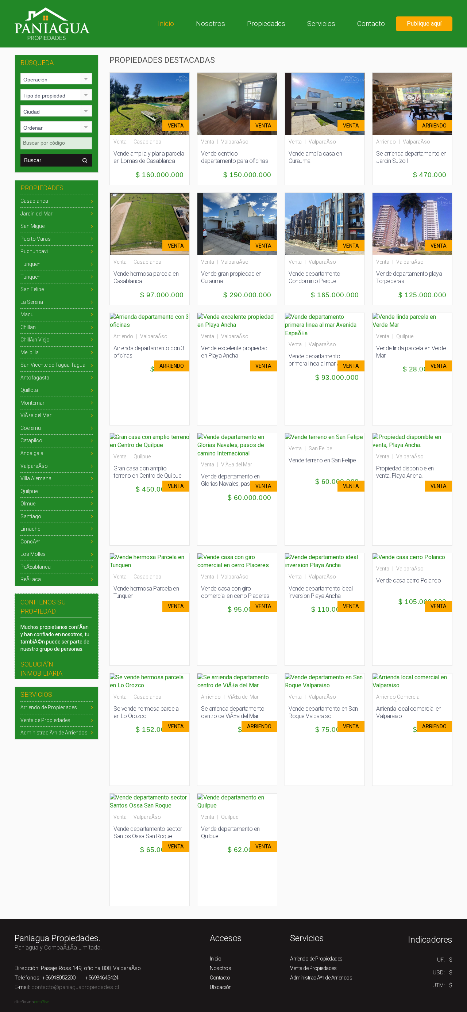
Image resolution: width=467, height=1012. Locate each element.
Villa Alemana (35, 478)
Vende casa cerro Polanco (408, 580)
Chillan (28, 327)
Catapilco (31, 440)
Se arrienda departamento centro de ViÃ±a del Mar (232, 712)
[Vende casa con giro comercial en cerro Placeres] (237, 560)
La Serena (31, 302)
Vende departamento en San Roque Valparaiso (323, 712)
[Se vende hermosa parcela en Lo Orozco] (149, 680)
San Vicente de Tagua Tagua (52, 365)
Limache (30, 529)
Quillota (29, 390)
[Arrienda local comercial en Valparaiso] (412, 680)
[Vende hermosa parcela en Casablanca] (153, 223)
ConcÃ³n (30, 542)
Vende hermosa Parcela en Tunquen (146, 592)
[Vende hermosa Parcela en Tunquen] (149, 560)
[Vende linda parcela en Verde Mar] (412, 320)
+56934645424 (101, 977)
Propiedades (266, 23)
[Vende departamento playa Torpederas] (415, 223)
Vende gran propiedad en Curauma (231, 277)
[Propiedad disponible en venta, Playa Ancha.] (412, 440)
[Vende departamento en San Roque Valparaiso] (324, 680)
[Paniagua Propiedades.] (52, 23)
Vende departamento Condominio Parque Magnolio (314, 281)
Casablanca (34, 201)
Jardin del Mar (36, 214)
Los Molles (33, 554)
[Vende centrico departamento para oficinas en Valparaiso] (240, 103)
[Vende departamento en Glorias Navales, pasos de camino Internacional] (237, 445)
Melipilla (29, 352)
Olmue (27, 504)
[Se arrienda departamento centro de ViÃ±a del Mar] (237, 680)
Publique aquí (424, 23)
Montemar (32, 403)
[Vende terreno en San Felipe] (324, 437)
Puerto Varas (35, 239)
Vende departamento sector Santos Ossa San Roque (147, 832)
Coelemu (30, 428)
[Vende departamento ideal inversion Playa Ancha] (324, 560)
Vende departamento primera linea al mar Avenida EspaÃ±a (322, 363)
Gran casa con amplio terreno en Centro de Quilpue (147, 472)
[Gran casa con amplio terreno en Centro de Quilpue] (149, 440)
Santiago (30, 516)
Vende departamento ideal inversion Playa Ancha (320, 592)
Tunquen (30, 264)
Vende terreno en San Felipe (322, 460)
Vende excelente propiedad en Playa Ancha (234, 352)
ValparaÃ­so (34, 466)
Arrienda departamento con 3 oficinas (148, 352)
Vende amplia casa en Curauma (315, 157)
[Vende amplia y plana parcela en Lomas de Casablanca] (153, 103)
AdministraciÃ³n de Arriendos (54, 733)
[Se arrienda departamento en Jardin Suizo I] (415, 103)
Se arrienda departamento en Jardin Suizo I (411, 157)
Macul (27, 314)
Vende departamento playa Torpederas (409, 277)
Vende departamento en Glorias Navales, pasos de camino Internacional (232, 483)
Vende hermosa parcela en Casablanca (145, 277)
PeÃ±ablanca (35, 567)
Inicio (166, 23)
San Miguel (33, 226)
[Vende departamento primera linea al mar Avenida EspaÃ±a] (324, 324)
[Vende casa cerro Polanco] (409, 557)
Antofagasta (34, 378)
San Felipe (32, 289)
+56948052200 (58, 977)
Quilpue (29, 491)
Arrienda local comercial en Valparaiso (408, 712)
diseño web (24, 1002)
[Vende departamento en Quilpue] (237, 801)
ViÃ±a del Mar (35, 415)
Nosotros (210, 23)
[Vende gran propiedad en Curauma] (240, 223)
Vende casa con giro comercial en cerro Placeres (235, 592)
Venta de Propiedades (45, 720)
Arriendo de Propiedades (48, 707)
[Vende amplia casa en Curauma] (328, 103)
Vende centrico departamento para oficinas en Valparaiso (234, 161)
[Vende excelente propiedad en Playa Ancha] (237, 320)
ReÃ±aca (30, 579)
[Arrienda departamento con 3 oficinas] (149, 320)
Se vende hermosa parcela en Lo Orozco (145, 712)
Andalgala (31, 453)
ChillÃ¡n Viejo (35, 340)
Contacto (371, 23)
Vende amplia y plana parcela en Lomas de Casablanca (148, 157)
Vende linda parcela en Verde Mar (411, 352)
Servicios (321, 23)
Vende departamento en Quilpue (230, 832)
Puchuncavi (34, 251)
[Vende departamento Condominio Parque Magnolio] (328, 223)
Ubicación (221, 987)
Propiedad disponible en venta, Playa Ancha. (405, 472)
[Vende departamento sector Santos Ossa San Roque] (149, 801)
